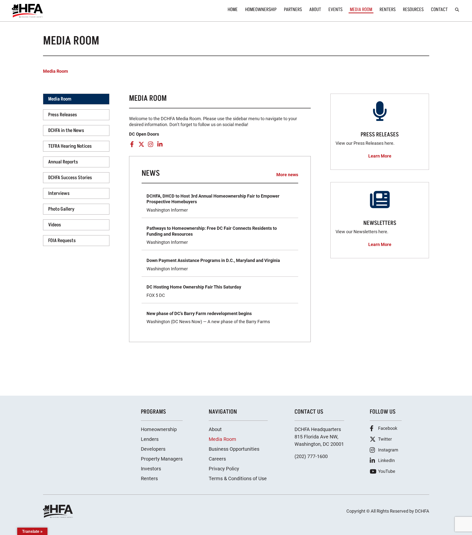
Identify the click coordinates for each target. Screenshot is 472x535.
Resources (413, 10)
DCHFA (422, 511)
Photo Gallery (61, 209)
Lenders (150, 439)
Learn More (379, 156)
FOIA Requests (62, 240)
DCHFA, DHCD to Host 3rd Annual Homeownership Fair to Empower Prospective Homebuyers (213, 203)
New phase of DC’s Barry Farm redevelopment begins (208, 317)
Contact (439, 10)
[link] (27, 10)
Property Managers (162, 459)
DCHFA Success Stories (70, 177)
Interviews (59, 193)
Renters (388, 10)
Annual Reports (63, 162)
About (315, 10)
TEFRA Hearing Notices (70, 146)
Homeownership (261, 10)
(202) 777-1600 (311, 456)
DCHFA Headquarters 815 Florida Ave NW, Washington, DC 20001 (319, 436)
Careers (217, 459)
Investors (151, 469)
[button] (457, 10)
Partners (293, 10)
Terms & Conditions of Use (238, 478)
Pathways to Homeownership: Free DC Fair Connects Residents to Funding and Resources (212, 235)
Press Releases (62, 114)
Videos (54, 224)
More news (287, 174)
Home (233, 10)
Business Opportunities (234, 449)
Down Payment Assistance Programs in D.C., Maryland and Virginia (213, 264)
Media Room (361, 10)
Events (335, 10)
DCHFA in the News (66, 130)
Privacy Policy (224, 469)
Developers (153, 449)
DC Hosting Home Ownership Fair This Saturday (194, 291)
